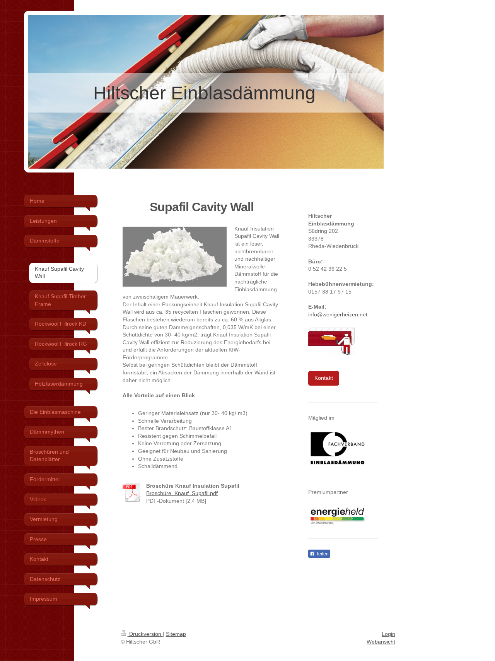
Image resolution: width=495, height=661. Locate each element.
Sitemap (176, 634)
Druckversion (145, 634)
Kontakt (323, 378)
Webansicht (381, 642)
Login (388, 634)
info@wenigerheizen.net (337, 314)
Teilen (322, 554)
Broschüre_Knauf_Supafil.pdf (182, 493)
